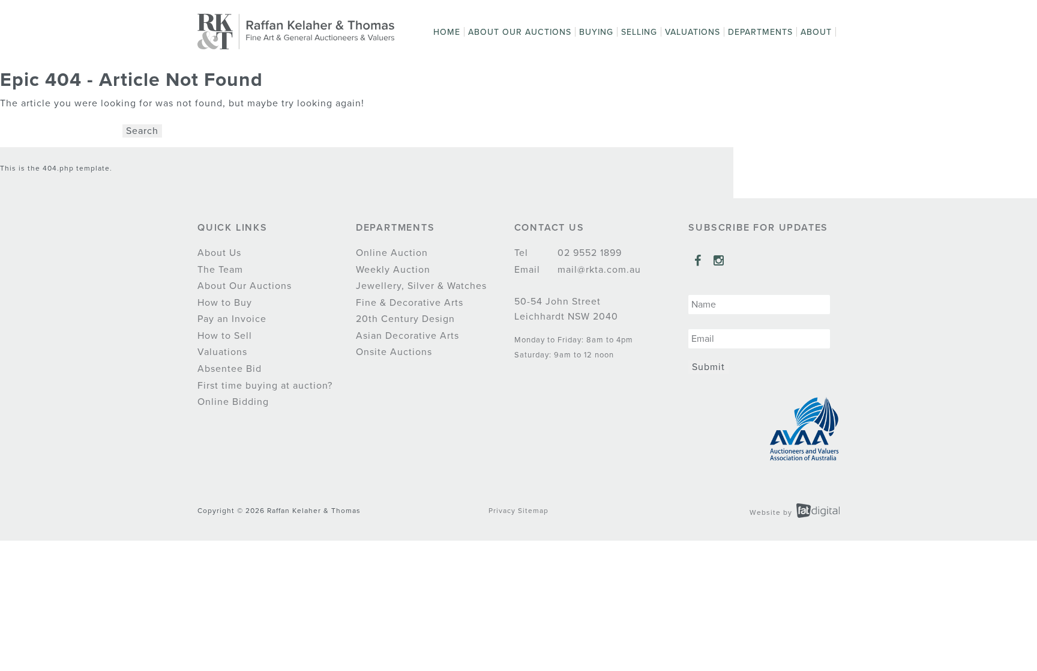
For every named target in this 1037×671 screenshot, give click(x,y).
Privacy (501, 510)
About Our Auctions (519, 32)
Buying (596, 32)
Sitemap (533, 510)
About (816, 32)
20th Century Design (405, 319)
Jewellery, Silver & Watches (421, 286)
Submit (708, 367)
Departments (760, 32)
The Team (220, 270)
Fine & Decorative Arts (409, 303)
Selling (639, 32)
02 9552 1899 (588, 253)
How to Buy (224, 303)
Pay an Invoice (231, 319)
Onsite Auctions (394, 352)
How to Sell (224, 336)
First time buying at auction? (264, 386)
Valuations (692, 32)
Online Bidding (233, 402)
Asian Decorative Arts (407, 336)
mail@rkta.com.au (598, 270)
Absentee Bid (229, 369)
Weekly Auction (393, 270)
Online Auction (392, 253)
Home (446, 32)
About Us (219, 253)
